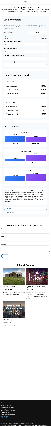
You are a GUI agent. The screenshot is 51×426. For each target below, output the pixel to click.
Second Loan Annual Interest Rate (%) (14, 55)
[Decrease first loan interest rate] (46, 45)
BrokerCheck (30, 423)
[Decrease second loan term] (46, 65)
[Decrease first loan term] (46, 52)
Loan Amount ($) (8, 32)
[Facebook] (2, 417)
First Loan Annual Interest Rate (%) (13, 41)
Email (2, 236)
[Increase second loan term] (46, 64)
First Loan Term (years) (10, 48)
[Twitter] (4, 417)
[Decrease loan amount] (46, 33)
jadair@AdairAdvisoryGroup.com (8, 414)
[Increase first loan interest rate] (46, 43)
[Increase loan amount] (46, 32)
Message (3, 244)
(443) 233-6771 (7, 405)
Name (3, 228)
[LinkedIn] (7, 417)
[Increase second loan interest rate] (46, 57)
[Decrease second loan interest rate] (46, 59)
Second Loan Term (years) (11, 62)
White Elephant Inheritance (9, 287)
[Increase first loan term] (46, 50)
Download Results (11, 212)
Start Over (9, 208)
